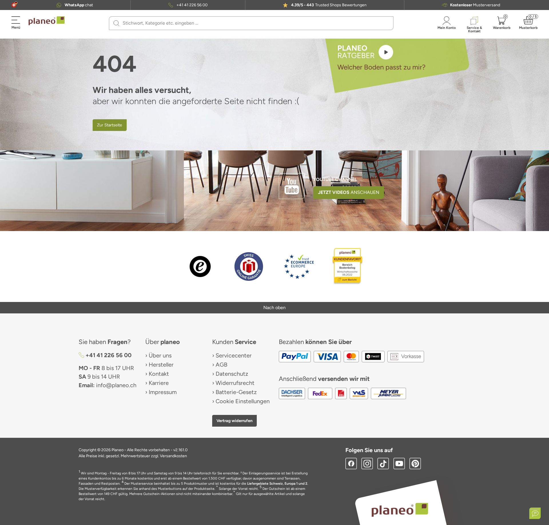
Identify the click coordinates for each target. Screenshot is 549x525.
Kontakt (159, 373)
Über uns (160, 355)
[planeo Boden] (400, 509)
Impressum (163, 392)
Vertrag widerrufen (234, 420)
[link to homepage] (47, 20)
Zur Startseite (109, 125)
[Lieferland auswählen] (13, 5)
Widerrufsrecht (235, 382)
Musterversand (475, 5)
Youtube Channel (335, 179)
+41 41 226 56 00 (192, 5)
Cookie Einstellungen (243, 401)
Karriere (159, 382)
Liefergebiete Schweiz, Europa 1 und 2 (277, 484)
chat (79, 5)
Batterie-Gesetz (236, 392)
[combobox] (254, 23)
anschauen (348, 192)
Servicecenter (234, 355)
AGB (221, 364)
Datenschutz (232, 373)
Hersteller (161, 364)
